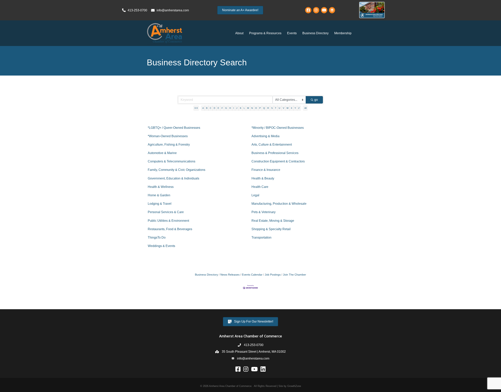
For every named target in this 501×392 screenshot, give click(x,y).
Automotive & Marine (162, 153)
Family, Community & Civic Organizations (176, 169)
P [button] (260, 108)
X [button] (291, 108)
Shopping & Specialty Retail (271, 229)
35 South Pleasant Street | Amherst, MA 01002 (254, 351)
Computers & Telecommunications (171, 161)
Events (292, 33)
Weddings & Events (161, 246)
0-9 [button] (196, 108)
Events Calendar (252, 274)
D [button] (214, 108)
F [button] (222, 108)
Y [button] (295, 108)
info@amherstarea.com (253, 358)
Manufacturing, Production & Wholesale (278, 203)
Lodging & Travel (159, 203)
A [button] (203, 108)
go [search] (316, 99)
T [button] (275, 108)
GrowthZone (294, 386)
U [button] (279, 108)
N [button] (252, 108)
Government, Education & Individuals (173, 178)
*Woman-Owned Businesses (168, 136)
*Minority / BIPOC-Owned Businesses (277, 127)
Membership (342, 33)
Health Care (259, 186)
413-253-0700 (253, 345)
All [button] (305, 108)
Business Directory (315, 33)
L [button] (244, 108)
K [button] (240, 108)
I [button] (233, 108)
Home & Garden (159, 195)
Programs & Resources (265, 33)
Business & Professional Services (274, 153)
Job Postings (273, 274)
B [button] (206, 108)
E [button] (218, 108)
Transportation (261, 237)
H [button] (230, 108)
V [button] (283, 108)
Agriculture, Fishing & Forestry (169, 144)
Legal (255, 195)
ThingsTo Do (157, 237)
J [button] (236, 108)
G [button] (226, 108)
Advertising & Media (265, 136)
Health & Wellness (161, 186)
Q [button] (264, 108)
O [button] (256, 108)
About (239, 33)
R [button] (268, 108)
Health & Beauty (262, 178)
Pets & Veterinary (263, 212)
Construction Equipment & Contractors (278, 161)
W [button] (287, 108)
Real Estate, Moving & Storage (272, 220)
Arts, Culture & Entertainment (271, 144)
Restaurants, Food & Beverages (170, 229)
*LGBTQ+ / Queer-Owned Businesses (174, 127)
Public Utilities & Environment (168, 220)
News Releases (230, 274)
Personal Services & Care (166, 212)
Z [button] (299, 108)
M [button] (248, 108)
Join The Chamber (294, 274)
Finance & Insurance (265, 169)
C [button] (210, 108)
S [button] (272, 108)
